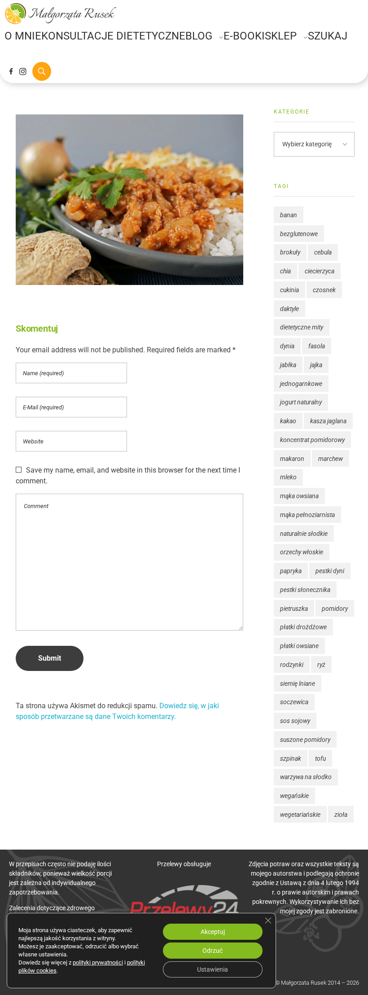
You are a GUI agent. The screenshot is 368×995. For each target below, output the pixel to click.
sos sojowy (295, 720)
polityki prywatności (98, 962)
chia (285, 271)
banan (288, 215)
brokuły (290, 252)
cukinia (289, 290)
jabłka (288, 364)
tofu (320, 758)
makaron (292, 458)
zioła (340, 814)
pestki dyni (329, 570)
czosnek (324, 290)
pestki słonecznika (305, 589)
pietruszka (294, 608)
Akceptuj (213, 931)
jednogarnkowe (301, 383)
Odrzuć (212, 950)
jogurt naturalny (301, 402)
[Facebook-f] (10, 71)
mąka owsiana (299, 496)
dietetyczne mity (301, 327)
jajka (316, 364)
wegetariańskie (300, 814)
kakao (288, 421)
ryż (321, 664)
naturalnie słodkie (304, 533)
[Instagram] (23, 71)
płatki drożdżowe (303, 627)
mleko (288, 477)
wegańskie (294, 795)
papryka (291, 570)
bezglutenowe (299, 233)
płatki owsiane (299, 645)
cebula (323, 252)
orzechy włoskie (301, 552)
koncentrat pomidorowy (312, 439)
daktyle (289, 308)
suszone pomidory (305, 739)
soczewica (294, 702)
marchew (330, 458)
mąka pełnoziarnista (307, 514)
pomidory (335, 608)
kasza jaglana (328, 421)
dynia (287, 346)
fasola (316, 346)
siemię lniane (297, 683)
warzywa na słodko (306, 776)
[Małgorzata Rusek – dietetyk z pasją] (60, 13)
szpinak (290, 758)
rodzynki (291, 664)
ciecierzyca (319, 271)
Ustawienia (212, 969)
